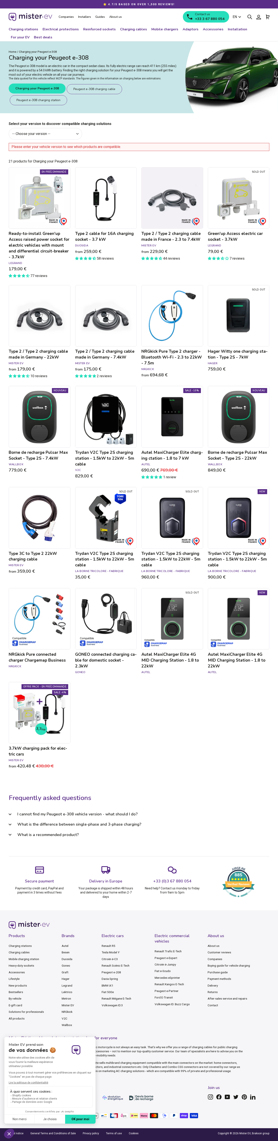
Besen (66, 952)
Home (12, 51)
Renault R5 (108, 946)
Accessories (17, 972)
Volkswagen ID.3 (112, 1005)
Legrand (67, 985)
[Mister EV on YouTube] (227, 1097)
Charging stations (20, 946)
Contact (213, 1005)
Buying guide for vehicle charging (229, 965)
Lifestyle (14, 978)
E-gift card (15, 1005)
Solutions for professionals (26, 1011)
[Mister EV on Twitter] (235, 1097)
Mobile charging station (24, 959)
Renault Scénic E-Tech (115, 965)
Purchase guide (218, 972)
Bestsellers (16, 992)
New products (18, 985)
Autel (65, 946)
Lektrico (67, 992)
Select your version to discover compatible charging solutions (60, 124)
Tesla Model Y (110, 952)
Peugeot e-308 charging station (38, 100)
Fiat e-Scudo (163, 971)
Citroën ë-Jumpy (165, 964)
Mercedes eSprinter (167, 977)
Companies (215, 959)
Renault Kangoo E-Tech (169, 984)
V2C (64, 1018)
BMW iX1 (107, 985)
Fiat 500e (108, 992)
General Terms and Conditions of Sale (53, 1133)
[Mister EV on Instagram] (210, 1097)
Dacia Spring (110, 978)
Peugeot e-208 (111, 972)
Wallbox (67, 1025)
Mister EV (68, 1005)
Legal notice (16, 1133)
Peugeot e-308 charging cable (94, 89)
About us (213, 946)
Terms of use (114, 1133)
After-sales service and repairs (227, 998)
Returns (213, 992)
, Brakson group (260, 1133)
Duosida (67, 959)
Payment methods (219, 978)
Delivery (213, 985)
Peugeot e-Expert (166, 958)
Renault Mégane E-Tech (116, 998)
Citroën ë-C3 (110, 959)
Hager (66, 978)
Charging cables (19, 952)
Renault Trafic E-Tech (168, 951)
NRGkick (67, 1011)
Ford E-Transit (164, 997)
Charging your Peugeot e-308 (37, 88)
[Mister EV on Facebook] (219, 1097)
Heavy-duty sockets (21, 965)
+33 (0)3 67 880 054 (172, 881)
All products (17, 1018)
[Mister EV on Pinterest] (244, 1097)
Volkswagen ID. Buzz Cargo (172, 1004)
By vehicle (15, 998)
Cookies (134, 1133)
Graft (65, 972)
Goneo (66, 965)
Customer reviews (219, 952)
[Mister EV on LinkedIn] (252, 1097)
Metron (66, 998)
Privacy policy (91, 1133)
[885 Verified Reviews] (238, 899)
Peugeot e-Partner (167, 991)
